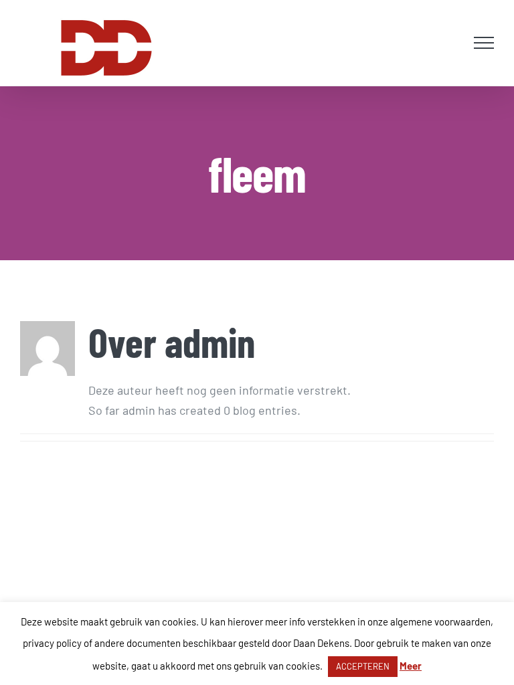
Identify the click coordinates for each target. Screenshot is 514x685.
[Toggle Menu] (484, 43)
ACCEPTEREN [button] (363, 666)
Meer (411, 666)
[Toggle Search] (451, 42)
